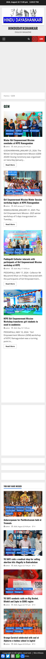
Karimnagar (34, 131)
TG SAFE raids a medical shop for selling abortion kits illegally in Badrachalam (22, 561)
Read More (11, 165)
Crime (8, 550)
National (9, 134)
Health (25, 131)
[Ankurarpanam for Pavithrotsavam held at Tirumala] (23, 504)
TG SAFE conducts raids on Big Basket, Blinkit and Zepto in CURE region (21, 600)
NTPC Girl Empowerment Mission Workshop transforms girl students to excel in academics (23, 302)
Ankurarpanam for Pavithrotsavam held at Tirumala (22, 521)
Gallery (18, 131)
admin (8, 147)
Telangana (19, 134)
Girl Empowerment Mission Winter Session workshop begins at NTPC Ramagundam (23, 183)
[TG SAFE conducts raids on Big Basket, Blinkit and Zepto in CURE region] (23, 582)
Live (41, 38)
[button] (4, 39)
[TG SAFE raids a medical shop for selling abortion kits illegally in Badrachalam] (23, 543)
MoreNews (39, 653)
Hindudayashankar (23, 28)
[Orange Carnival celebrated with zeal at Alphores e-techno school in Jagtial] (23, 621)
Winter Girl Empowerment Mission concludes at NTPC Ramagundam (23, 124)
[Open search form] (29, 39)
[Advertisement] (23, 66)
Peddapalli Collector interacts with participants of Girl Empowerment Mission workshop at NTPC (23, 243)
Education (10, 131)
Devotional (10, 507)
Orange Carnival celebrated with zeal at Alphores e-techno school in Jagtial (21, 639)
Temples (9, 513)
